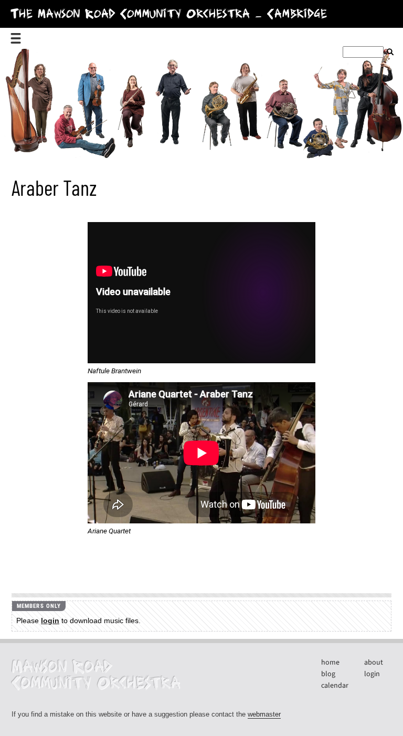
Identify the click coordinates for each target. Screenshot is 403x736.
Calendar (334, 685)
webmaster (264, 714)
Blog (328, 674)
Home (330, 662)
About (373, 662)
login (50, 620)
